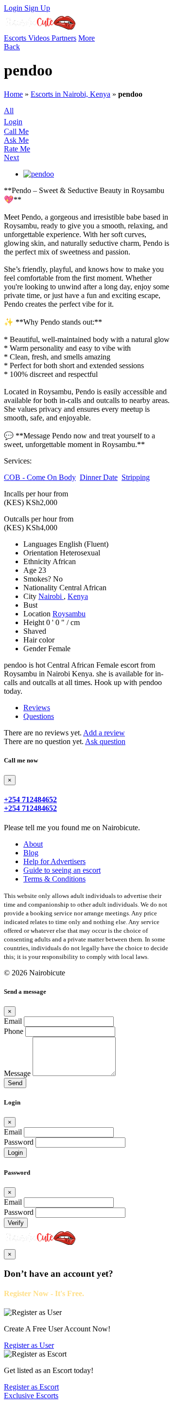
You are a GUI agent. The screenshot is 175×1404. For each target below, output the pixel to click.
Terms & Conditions (54, 879)
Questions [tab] (38, 716)
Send (15, 1083)
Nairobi (51, 596)
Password (19, 1142)
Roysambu (69, 614)
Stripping (136, 477)
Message (17, 1073)
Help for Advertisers (54, 861)
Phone (13, 1031)
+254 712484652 (30, 799)
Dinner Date (99, 477)
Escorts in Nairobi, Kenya (70, 94)
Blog (30, 853)
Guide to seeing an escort (62, 870)
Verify (16, 1222)
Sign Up (37, 8)
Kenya (78, 596)
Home (13, 94)
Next (11, 157)
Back (12, 47)
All (9, 110)
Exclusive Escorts (31, 1395)
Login (14, 8)
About (33, 844)
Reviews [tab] (36, 707)
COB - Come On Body (40, 477)
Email (13, 1021)
